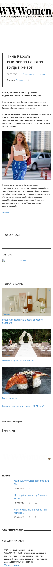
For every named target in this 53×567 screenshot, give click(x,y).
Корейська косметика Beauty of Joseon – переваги (23, 321)
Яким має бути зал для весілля (18, 360)
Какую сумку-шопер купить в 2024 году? (23, 406)
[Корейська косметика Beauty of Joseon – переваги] (26, 301)
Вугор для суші (10, 398)
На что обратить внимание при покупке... (30, 511)
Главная (16, 564)
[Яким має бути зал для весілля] (26, 342)
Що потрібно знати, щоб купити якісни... (30, 496)
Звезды (19, 80)
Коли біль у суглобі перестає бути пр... (31, 482)
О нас (7, 564)
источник (6, 212)
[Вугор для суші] (26, 380)
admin (42, 74)
